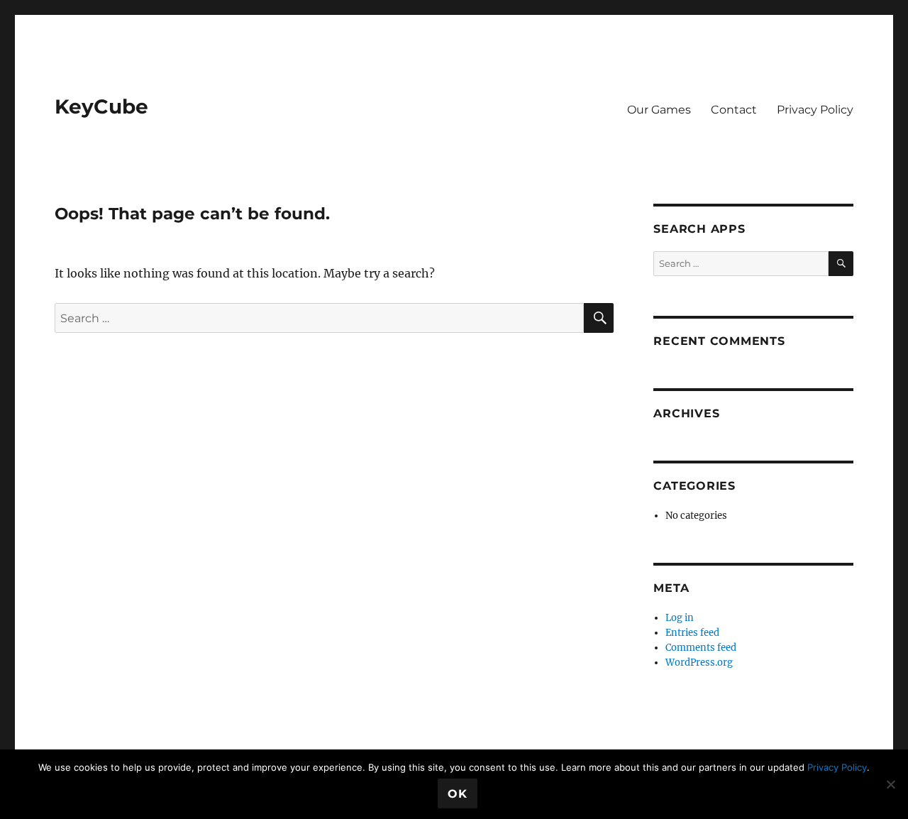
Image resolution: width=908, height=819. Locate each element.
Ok (457, 794)
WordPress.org (699, 662)
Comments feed (700, 648)
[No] (890, 784)
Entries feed (692, 633)
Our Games (659, 109)
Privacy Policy (815, 109)
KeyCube (101, 106)
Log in (679, 618)
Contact (734, 109)
